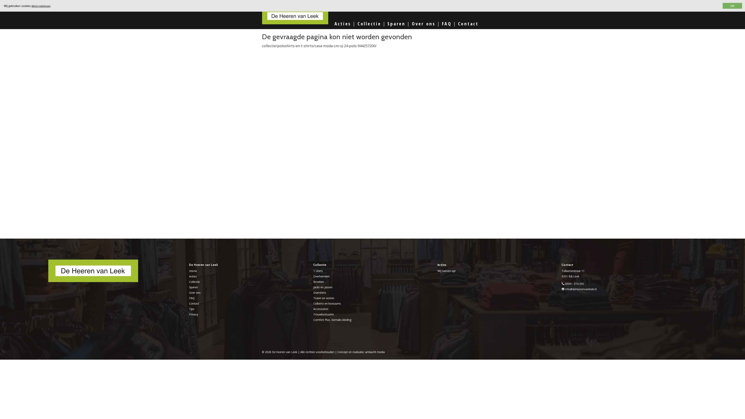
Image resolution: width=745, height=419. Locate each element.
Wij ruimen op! (446, 271)
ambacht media (375, 352)
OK (732, 6)
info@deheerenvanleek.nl (581, 289)
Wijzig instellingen (41, 6)
